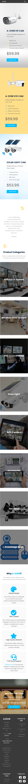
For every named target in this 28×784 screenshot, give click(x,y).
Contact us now (9, 664)
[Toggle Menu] (25, 1)
